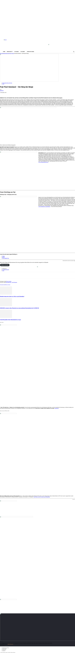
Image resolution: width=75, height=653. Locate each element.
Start (1, 53)
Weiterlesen (57, 408)
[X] (74, 37)
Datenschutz (4, 648)
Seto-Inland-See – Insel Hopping (11, 282)
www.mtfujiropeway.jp (43, 162)
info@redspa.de (10, 644)
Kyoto (3, 257)
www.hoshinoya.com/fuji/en (44, 206)
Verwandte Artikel (2, 284)
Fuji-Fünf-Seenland (5, 269)
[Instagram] (72, 37)
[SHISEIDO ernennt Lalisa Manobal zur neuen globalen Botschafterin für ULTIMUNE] (6, 305)
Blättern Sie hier (4, 265)
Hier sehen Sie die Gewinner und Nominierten (42, 496)
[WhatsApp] (13, 94)
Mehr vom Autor (7, 284)
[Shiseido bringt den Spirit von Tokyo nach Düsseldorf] (6, 294)
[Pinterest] (10, 94)
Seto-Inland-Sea (5, 258)
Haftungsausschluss (5, 647)
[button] (73, 51)
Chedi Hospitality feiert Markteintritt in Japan (10, 319)
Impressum (4, 649)
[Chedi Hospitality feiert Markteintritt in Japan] (6, 317)
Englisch (3, 650)
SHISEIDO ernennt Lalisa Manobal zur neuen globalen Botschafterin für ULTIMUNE (19, 308)
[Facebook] (71, 37)
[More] (18, 94)
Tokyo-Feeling (8, 281)
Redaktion (2, 90)
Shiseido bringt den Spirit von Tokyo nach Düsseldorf (12, 296)
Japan (13, 53)
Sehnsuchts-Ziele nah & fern (7, 53)
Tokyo (3, 256)
